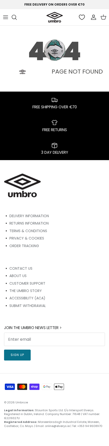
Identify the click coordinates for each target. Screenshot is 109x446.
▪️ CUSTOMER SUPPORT (24, 283)
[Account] (92, 17)
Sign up (17, 355)
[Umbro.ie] (54, 17)
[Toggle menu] (5, 17)
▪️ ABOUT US (15, 275)
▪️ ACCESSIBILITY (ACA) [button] (24, 298)
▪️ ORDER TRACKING (21, 245)
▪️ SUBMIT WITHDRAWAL (25, 305)
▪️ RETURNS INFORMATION (26, 223)
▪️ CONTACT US (18, 268)
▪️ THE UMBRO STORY (23, 290)
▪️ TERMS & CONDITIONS (25, 230)
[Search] (16, 17)
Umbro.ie (21, 402)
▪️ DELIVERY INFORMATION (26, 215)
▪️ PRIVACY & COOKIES (24, 238)
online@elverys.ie (57, 426)
